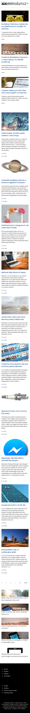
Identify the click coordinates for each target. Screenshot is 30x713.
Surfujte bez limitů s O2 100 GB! (13, 505)
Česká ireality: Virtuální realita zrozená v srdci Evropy (13, 134)
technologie (3, 153)
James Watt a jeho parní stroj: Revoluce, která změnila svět (13, 318)
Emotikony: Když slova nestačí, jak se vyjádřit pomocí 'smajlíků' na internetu (14, 26)
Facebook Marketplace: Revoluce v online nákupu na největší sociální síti (14, 59)
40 (19, 582)
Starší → (26, 582)
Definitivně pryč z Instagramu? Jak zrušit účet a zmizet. (15, 226)
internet (3, 39)
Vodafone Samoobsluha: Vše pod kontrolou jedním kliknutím (14, 365)
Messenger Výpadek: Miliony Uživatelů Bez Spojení (12, 459)
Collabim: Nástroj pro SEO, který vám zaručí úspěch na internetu (14, 91)
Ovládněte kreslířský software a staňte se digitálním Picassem (13, 181)
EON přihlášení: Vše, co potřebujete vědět (10, 551)
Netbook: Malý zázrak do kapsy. (13, 272)
